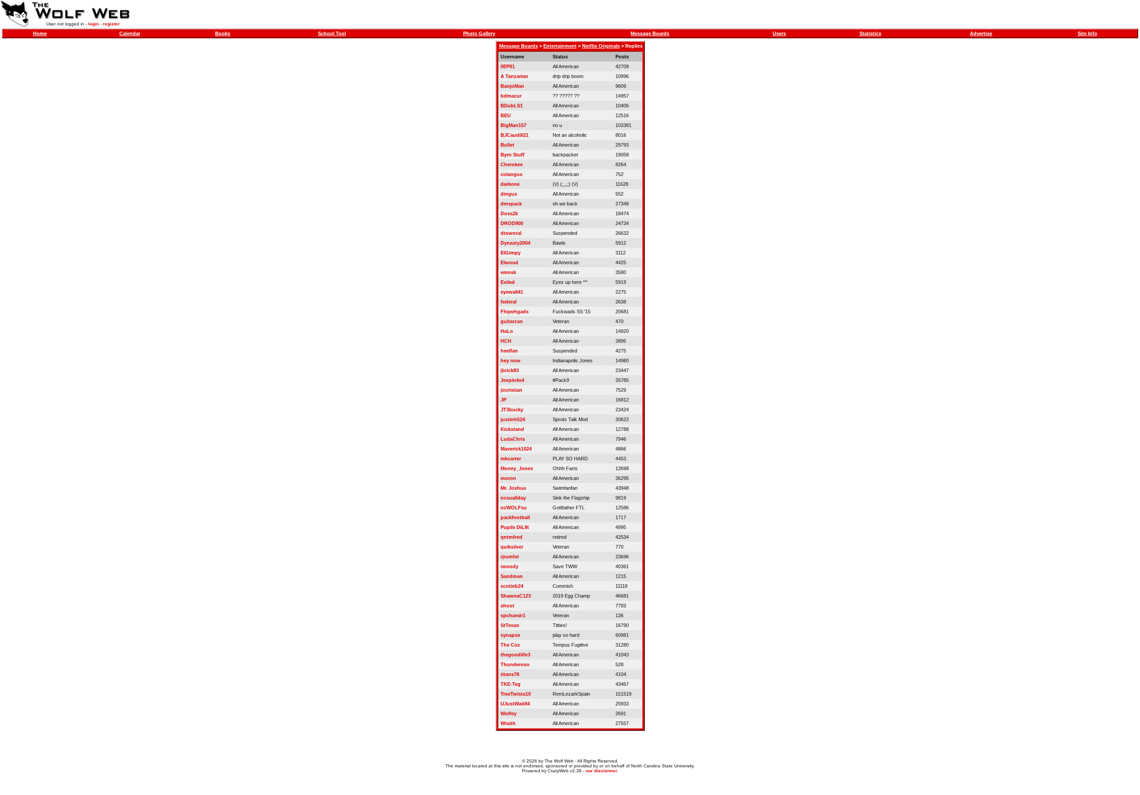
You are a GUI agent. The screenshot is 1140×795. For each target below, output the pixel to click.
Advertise (981, 33)
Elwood (509, 262)
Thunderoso (515, 664)
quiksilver (512, 546)
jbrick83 (510, 370)
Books (222, 33)
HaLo (507, 331)
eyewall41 (512, 292)
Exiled (508, 282)
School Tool (332, 33)
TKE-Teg (511, 684)
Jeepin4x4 (512, 380)
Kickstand (512, 429)
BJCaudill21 (515, 135)
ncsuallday (513, 497)
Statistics (870, 33)
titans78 (510, 674)
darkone (510, 184)
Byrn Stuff (513, 154)
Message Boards (650, 33)
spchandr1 (513, 615)
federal (509, 301)
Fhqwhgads (515, 311)
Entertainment (560, 46)
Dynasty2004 (515, 243)
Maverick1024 (516, 448)
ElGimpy (511, 252)
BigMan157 (513, 125)
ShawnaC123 (516, 595)
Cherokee (512, 164)
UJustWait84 (515, 703)
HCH (506, 341)
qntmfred (511, 537)
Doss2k (509, 213)
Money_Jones (517, 468)
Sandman (512, 576)
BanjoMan (512, 86)
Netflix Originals (601, 46)
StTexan (510, 625)
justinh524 (513, 419)
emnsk (508, 272)
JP (503, 399)
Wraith (508, 723)
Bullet (507, 145)
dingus (509, 194)
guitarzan (512, 321)
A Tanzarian (514, 76)
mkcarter (511, 458)
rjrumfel (510, 556)
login (93, 23)
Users (779, 33)
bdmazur (511, 95)
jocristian (511, 390)
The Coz (510, 644)
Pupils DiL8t (515, 527)
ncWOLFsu (514, 507)
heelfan (509, 350)
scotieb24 (512, 586)
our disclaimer (601, 770)
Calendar (129, 33)
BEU (506, 115)
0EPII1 (508, 66)
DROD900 (512, 223)
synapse (510, 635)
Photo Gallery (479, 33)
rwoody (509, 566)
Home (40, 33)
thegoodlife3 (515, 654)
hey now (511, 360)
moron (508, 478)
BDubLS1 (512, 105)
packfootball (515, 517)
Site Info (1087, 33)
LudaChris (513, 439)
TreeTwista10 (516, 694)
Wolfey (509, 713)
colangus (511, 174)
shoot (507, 605)
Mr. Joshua (513, 488)
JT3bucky (512, 409)
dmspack (511, 203)
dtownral (511, 233)
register (111, 23)
